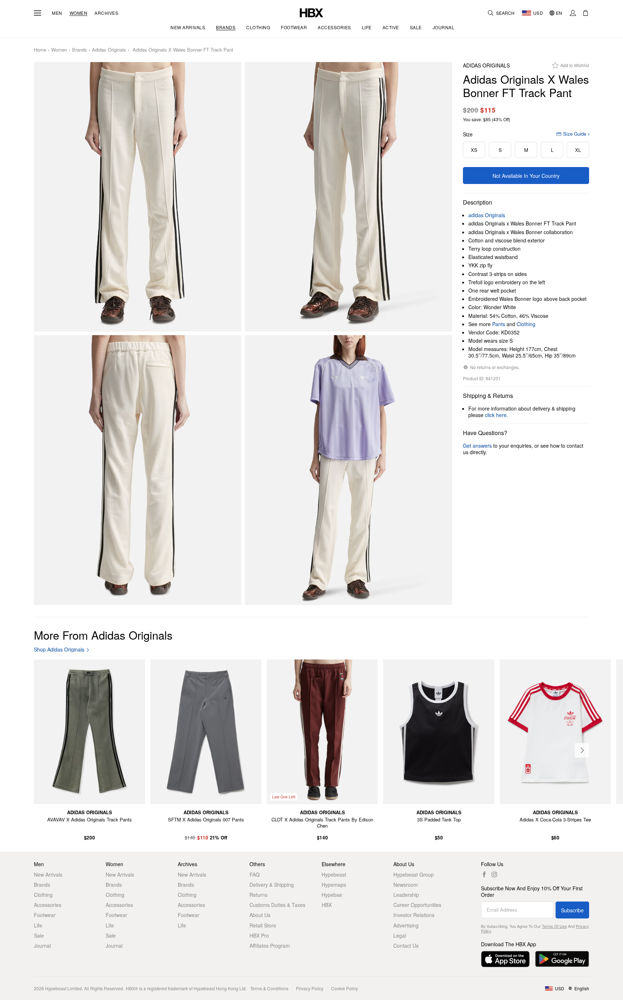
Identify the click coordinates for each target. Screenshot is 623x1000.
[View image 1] (137, 197)
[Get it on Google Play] (562, 959)
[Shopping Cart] (585, 13)
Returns (258, 894)
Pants (498, 324)
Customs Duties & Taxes (277, 905)
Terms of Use (554, 926)
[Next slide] (582, 750)
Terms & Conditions (269, 988)
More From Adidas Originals (103, 635)
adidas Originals (109, 50)
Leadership (406, 894)
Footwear (45, 915)
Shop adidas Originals (59, 649)
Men (57, 13)
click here (496, 414)
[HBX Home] (311, 12)
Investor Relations (413, 915)
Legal (399, 935)
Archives (106, 13)
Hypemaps (334, 884)
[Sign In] (572, 13)
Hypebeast (334, 874)
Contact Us (406, 945)
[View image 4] (348, 470)
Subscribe (572, 910)
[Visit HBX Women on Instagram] (494, 874)
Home (40, 50)
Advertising (406, 925)
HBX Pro (259, 935)
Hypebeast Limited (63, 988)
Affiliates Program (269, 945)
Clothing (526, 324)
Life (38, 925)
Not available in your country (526, 175)
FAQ (254, 874)
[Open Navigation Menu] (37, 13)
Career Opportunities (417, 905)
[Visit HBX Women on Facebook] (484, 874)
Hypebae (332, 894)
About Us (259, 915)
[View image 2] (348, 197)
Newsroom (405, 884)
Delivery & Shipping (271, 884)
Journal (42, 945)
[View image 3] (137, 470)
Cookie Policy (344, 988)
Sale (39, 935)
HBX (327, 905)
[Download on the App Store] (505, 959)
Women (79, 13)
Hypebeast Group (413, 874)
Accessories (47, 905)
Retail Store (262, 925)
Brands (79, 50)
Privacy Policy (309, 988)
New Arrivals (48, 874)
